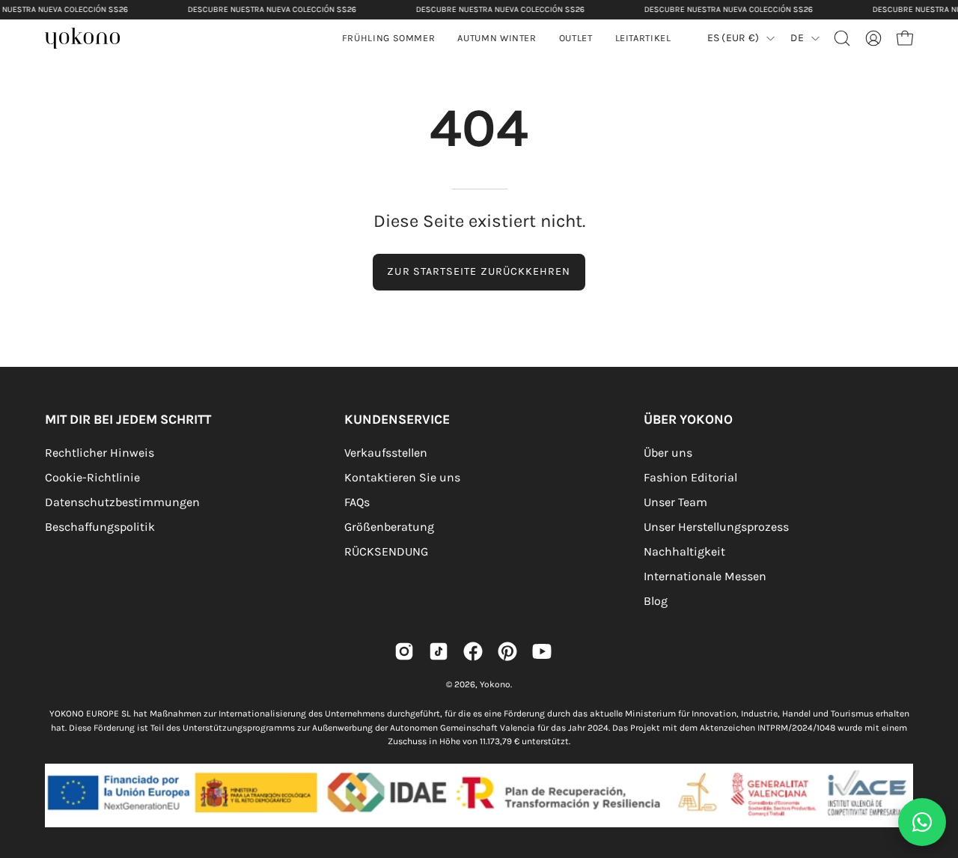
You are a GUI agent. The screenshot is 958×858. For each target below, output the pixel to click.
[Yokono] (90, 40)
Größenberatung (389, 527)
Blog (656, 601)
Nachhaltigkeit (684, 551)
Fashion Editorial (690, 477)
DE (797, 37)
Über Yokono (688, 419)
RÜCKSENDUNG (386, 551)
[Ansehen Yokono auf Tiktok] (438, 651)
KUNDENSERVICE (397, 419)
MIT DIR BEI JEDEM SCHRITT (128, 419)
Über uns (668, 452)
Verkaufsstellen (385, 452)
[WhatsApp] (922, 822)
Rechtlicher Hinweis (99, 452)
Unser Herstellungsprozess (716, 527)
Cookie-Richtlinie (92, 477)
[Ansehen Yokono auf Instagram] (404, 651)
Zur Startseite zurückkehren (478, 271)
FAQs (357, 502)
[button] (496, 38)
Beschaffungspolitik (100, 527)
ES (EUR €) (733, 37)
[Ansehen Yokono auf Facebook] (473, 651)
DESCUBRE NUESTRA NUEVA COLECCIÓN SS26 (272, 9)
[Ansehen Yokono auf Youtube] (542, 651)
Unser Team (675, 502)
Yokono (495, 684)
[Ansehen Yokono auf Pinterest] (507, 651)
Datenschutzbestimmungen (122, 502)
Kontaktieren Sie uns (402, 477)
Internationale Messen (705, 576)
